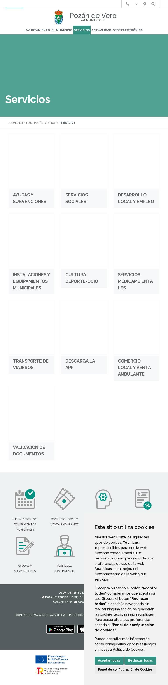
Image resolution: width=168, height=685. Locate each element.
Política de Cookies (128, 649)
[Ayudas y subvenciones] (31, 161)
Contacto (23, 615)
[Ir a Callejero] (145, 4)
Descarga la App (80, 364)
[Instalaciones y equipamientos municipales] (31, 240)
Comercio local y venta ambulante (134, 367)
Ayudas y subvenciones (29, 198)
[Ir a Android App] (60, 629)
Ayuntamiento (38, 30)
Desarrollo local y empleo (136, 198)
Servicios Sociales (76, 198)
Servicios (82, 30)
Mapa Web (40, 615)
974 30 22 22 (64, 602)
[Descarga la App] (84, 327)
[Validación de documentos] (31, 413)
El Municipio (62, 30)
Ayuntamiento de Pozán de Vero (32, 122)
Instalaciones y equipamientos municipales (31, 281)
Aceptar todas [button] (109, 660)
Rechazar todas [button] (140, 660)
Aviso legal (58, 615)
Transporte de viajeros (31, 364)
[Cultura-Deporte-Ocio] (84, 240)
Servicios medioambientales (135, 281)
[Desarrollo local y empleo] (136, 161)
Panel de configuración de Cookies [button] (125, 669)
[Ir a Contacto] (136, 4)
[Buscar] (153, 4)
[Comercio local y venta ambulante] (136, 327)
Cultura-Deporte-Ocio (81, 278)
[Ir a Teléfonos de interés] (128, 4)
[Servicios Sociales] (84, 161)
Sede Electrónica (128, 30)
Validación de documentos (29, 451)
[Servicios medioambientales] (136, 240)
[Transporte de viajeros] (31, 327)
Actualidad (101, 30)
